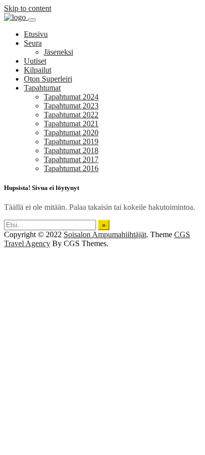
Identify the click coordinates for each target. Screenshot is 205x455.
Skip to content (27, 8)
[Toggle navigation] (32, 19)
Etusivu (36, 34)
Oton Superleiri (48, 79)
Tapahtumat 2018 (71, 150)
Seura (33, 43)
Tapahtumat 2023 (71, 105)
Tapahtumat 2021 (71, 123)
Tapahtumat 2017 (71, 159)
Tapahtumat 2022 (71, 114)
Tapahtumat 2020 (71, 132)
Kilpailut (37, 70)
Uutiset (35, 61)
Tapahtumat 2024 (71, 96)
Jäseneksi (58, 52)
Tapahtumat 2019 (71, 141)
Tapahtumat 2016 (71, 168)
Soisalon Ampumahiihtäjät (105, 234)
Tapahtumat (42, 88)
